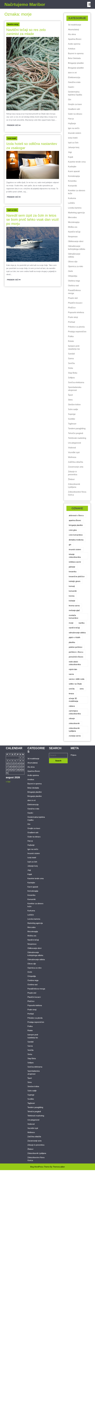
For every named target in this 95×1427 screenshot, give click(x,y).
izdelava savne (75, 562)
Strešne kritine (74, 405)
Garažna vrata (74, 82)
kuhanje (72, 601)
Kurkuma (72, 198)
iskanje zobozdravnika (75, 555)
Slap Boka (72, 373)
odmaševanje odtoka (77, 633)
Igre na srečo (73, 128)
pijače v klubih (74, 637)
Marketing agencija (76, 213)
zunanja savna (75, 736)
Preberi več (12, 124)
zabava (72, 706)
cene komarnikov (76, 535)
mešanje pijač (74, 610)
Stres (70, 400)
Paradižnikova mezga (36, 989)
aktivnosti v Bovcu (76, 515)
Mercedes (72, 217)
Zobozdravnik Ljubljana (36, 1153)
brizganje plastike (76, 525)
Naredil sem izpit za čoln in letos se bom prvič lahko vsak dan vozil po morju (32, 220)
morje (71, 623)
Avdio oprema (74, 44)
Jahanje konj (73, 147)
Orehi (70, 271)
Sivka (70, 368)
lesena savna (74, 606)
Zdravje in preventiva (35, 1145)
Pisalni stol (73, 298)
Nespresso (73, 237)
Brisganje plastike (76, 63)
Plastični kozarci (75, 303)
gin (70, 544)
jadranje (72, 567)
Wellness (72, 457)
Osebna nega (74, 281)
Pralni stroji (73, 317)
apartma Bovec (75, 520)
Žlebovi (71, 479)
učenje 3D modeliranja (73, 699)
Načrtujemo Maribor (24, 4)
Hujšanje (72, 123)
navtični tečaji (74, 628)
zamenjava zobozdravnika (75, 712)
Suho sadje (73, 409)
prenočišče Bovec (76, 657)
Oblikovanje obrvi (75, 241)
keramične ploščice (76, 576)
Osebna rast (73, 286)
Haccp (71, 119)
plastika (72, 642)
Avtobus (71, 49)
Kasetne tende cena (77, 162)
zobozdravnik (74, 723)
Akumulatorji (73, 29)
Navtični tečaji (13, 24)
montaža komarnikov (73, 616)
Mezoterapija (73, 222)
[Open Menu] (89, 4)
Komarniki (72, 186)
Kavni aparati (74, 171)
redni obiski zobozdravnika (75, 663)
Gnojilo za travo (75, 104)
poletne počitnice (75, 647)
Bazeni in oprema (75, 53)
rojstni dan (73, 669)
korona (71, 596)
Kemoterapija (74, 176)
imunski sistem (75, 549)
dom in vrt (72, 73)
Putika (71, 336)
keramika (72, 572)
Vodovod (72, 448)
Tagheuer (72, 424)
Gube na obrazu (75, 114)
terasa (71, 693)
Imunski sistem (74, 133)
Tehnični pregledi (75, 433)
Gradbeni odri (74, 109)
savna (71, 674)
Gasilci (71, 87)
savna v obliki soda (76, 679)
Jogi (70, 152)
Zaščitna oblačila (75, 462)
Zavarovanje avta (75, 467)
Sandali (71, 354)
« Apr (8, 782)
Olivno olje (72, 262)
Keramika (72, 181)
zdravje (72, 718)
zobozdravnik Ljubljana (74, 729)
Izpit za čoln (12, 210)
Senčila (71, 363)
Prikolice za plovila (76, 327)
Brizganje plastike (76, 68)
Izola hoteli (12, 138)
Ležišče (71, 203)
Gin (69, 99)
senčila (71, 689)
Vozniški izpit (74, 452)
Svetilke (71, 419)
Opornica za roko (75, 266)
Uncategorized (74, 443)
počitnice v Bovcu (76, 652)
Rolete (71, 341)
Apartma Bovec (75, 39)
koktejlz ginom (74, 581)
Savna (71, 358)
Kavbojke (72, 167)
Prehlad (71, 322)
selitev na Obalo (75, 684)
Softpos (71, 378)
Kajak (70, 157)
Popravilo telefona (76, 312)
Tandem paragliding (76, 428)
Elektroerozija (74, 77)
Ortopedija (72, 276)
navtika (81, 623)
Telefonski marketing (77, 438)
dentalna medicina (76, 540)
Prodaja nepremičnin (77, 332)
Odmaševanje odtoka (36, 959)
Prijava (73, 755)
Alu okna (72, 34)
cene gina (73, 530)
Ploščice (72, 308)
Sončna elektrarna (76, 382)
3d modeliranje (74, 25)
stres (82, 689)
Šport (70, 395)
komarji (72, 586)
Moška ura (72, 227)
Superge (72, 414)
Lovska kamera (74, 208)
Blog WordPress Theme (40, 1167)
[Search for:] (58, 755)
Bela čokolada (74, 58)
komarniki (73, 591)
